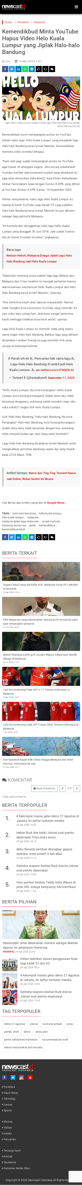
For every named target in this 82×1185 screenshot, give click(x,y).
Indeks (7, 1133)
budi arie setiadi (52, 1023)
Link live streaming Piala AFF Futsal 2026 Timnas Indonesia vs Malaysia (41, 726)
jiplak (32, 525)
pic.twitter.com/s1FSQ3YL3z (55, 370)
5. (7, 884)
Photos (7, 1121)
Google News (56, 502)
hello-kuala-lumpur (50, 513)
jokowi (34, 1023)
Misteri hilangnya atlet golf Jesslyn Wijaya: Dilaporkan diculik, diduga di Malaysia (40, 656)
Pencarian (9, 1139)
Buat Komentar (45, 788)
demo (27, 1031)
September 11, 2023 (61, 378)
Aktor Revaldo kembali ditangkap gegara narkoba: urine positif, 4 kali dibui (44, 851)
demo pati (41, 1031)
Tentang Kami (12, 1150)
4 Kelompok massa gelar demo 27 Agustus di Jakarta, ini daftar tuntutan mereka (47, 818)
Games (7, 1104)
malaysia (32, 517)
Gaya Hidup (10, 1092)
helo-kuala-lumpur (13, 517)
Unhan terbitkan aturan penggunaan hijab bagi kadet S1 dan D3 (49, 961)
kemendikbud (47, 525)
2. (7, 835)
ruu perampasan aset (55, 1039)
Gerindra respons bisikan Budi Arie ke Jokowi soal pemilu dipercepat (47, 868)
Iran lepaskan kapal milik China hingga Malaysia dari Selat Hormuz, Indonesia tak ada (38, 761)
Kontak (7, 1156)
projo (70, 1023)
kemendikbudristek (13, 529)
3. (7, 851)
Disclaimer (9, 1162)
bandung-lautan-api (14, 525)
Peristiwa (23, 22)
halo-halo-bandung (24, 513)
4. (7, 868)
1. (7, 818)
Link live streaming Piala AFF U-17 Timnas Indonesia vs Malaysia (36, 691)
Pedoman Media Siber (16, 1168)
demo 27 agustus (14, 1023)
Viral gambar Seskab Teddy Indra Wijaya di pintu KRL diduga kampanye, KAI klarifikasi (46, 885)
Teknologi (9, 1098)
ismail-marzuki (51, 521)
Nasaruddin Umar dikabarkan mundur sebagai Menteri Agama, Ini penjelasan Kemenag (40, 945)
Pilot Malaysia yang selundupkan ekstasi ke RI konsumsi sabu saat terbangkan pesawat (40, 621)
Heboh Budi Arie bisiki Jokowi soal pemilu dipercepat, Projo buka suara (45, 835)
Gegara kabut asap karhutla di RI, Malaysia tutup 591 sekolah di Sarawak (40, 586)
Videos (7, 1127)
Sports (7, 1110)
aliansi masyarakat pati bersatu (23, 1047)
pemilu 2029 (11, 1031)
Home (8, 22)
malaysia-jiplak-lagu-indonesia (20, 521)
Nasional (39, 22)
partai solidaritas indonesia (20, 1039)
